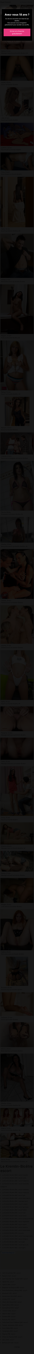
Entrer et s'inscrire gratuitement (17, 32)
